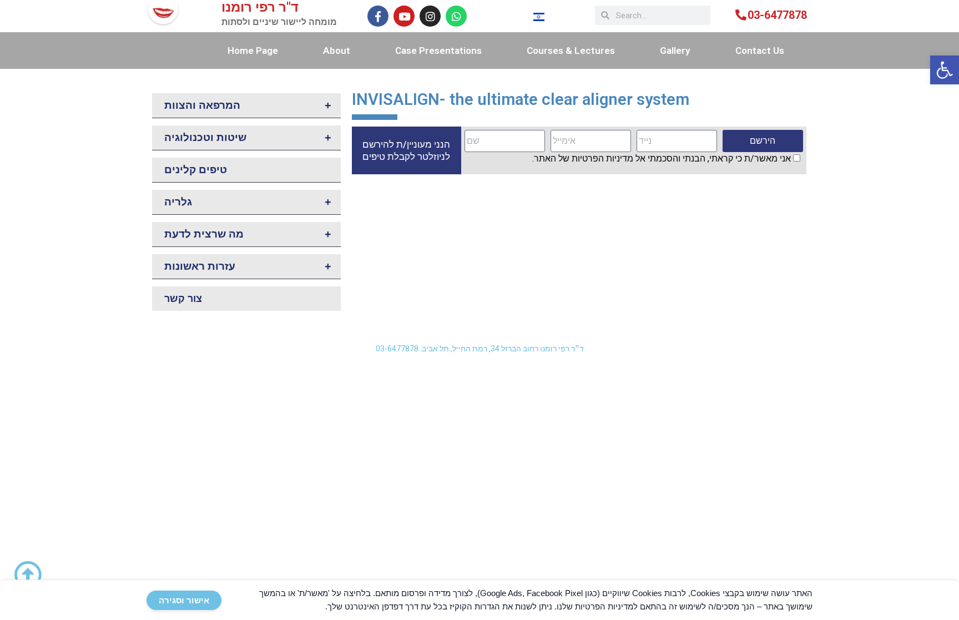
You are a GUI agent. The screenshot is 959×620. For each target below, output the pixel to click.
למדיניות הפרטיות (606, 606)
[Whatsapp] (456, 16)
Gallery (675, 50)
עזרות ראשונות (247, 266)
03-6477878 (777, 15)
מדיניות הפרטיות (602, 158)
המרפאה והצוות (247, 105)
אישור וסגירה (184, 600)
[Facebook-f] (377, 16)
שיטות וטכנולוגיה (247, 138)
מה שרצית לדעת (247, 234)
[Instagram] (430, 16)
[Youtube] (404, 16)
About (336, 50)
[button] (944, 70)
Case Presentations (438, 50)
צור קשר (183, 298)
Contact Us (759, 50)
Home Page (253, 50)
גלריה (247, 202)
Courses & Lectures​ (571, 50)
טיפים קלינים (195, 169)
